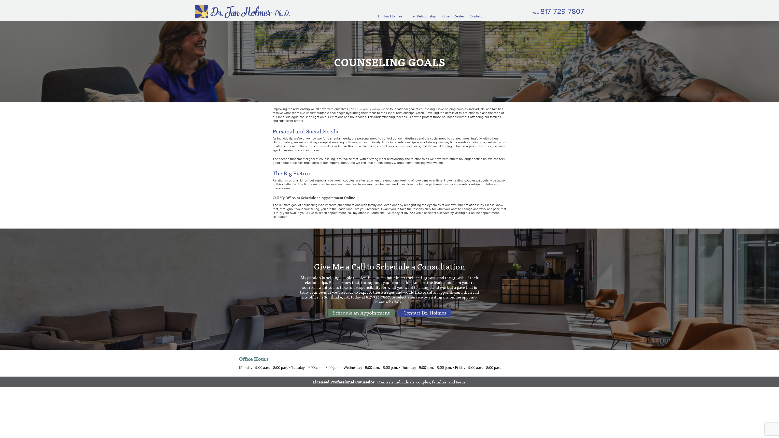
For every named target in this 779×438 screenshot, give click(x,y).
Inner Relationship (422, 16)
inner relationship (367, 109)
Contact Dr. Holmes (424, 313)
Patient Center (452, 16)
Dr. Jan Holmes (390, 16)
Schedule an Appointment (361, 313)
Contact (476, 16)
